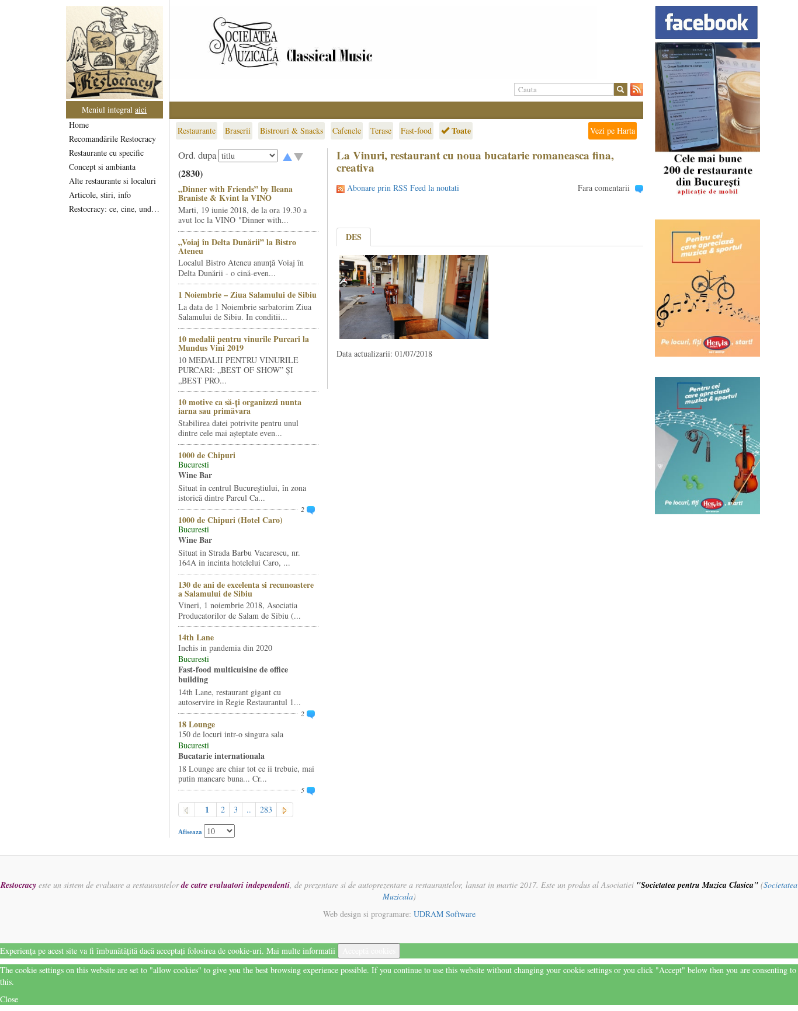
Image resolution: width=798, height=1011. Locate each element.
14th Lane (196, 637)
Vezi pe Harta (612, 130)
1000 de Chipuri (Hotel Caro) (230, 520)
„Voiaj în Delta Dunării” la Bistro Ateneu (237, 246)
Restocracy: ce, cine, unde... (115, 208)
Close (9, 999)
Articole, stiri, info (100, 194)
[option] (406, 42)
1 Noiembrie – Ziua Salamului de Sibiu (247, 294)
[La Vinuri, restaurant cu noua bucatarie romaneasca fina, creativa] (413, 295)
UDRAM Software (445, 913)
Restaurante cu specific (106, 152)
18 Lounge (196, 724)
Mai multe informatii (300, 950)
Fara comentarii (604, 187)
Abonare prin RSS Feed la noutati (403, 187)
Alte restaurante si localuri (112, 180)
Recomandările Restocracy (112, 138)
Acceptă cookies (368, 950)
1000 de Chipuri (206, 455)
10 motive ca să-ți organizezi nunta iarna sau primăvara (239, 406)
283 (266, 809)
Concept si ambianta (102, 166)
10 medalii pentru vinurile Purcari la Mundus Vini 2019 (243, 343)
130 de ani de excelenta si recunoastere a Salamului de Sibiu (246, 588)
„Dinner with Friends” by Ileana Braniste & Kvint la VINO (235, 193)
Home (79, 124)
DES (354, 237)
